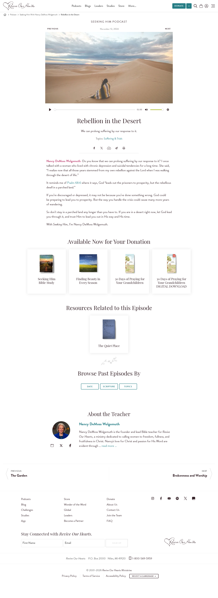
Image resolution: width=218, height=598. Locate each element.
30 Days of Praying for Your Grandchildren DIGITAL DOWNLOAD (171, 283)
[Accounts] (206, 6)
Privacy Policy (69, 576)
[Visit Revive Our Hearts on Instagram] (152, 498)
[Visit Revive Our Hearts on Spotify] (177, 498)
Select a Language (143, 576)
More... (132, 6)
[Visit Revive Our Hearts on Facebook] (161, 498)
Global (67, 510)
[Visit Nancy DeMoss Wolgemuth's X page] (61, 445)
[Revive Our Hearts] (19, 5)
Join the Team (114, 515)
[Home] (5, 15)
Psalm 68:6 (74, 182)
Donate (179, 5)
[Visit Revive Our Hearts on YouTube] (169, 498)
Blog (23, 504)
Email (68, 543)
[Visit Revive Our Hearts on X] (185, 498)
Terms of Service (91, 576)
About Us (112, 504)
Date (90, 386)
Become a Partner (73, 521)
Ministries (117, 570)
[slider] (94, 109)
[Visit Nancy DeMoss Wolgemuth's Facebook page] (70, 445)
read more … (109, 445)
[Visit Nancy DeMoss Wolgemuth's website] (52, 445)
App (23, 521)
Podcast (13, 14)
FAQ (110, 521)
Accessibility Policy (116, 576)
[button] (212, 6)
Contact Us (113, 510)
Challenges (27, 510)
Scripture (109, 386)
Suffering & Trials (113, 138)
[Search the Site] (195, 6)
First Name (29, 543)
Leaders (98, 6)
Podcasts (76, 6)
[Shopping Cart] (201, 6)
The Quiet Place (109, 346)
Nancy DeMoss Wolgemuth (99, 424)
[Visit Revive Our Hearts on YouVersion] (193, 498)
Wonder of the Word (75, 504)
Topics (128, 386)
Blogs (88, 6)
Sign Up (116, 543)
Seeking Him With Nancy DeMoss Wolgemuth (39, 14)
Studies (111, 6)
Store (121, 6)
